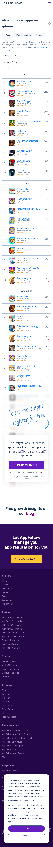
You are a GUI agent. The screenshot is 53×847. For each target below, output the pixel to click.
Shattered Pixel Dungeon (29, 121)
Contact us (7, 600)
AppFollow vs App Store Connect (16, 734)
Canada (10, 68)
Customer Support (10, 661)
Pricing (5, 585)
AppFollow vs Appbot (11, 749)
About (4, 581)
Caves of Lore (23, 161)
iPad (18, 35)
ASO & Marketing (9, 665)
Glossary (6, 701)
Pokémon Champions (27, 229)
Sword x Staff (23, 376)
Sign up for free (25, 465)
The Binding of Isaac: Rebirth (29, 141)
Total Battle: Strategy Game (29, 209)
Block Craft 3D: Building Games (29, 238)
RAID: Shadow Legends (28, 306)
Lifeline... (21, 171)
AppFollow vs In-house (12, 742)
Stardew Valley (24, 81)
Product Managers (10, 669)
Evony (20, 316)
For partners (8, 604)
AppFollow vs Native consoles (15, 730)
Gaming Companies (10, 673)
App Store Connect (10, 770)
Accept (26, 828)
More (4, 757)
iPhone (8, 35)
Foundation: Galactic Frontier (29, 386)
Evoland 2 (21, 131)
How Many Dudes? (26, 91)
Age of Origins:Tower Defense (29, 346)
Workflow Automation (12, 629)
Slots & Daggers (24, 101)
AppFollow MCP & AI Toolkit (14, 648)
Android (27, 35)
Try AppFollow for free (26, 559)
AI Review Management (12, 625)
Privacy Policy (27, 800)
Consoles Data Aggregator (14, 632)
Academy (6, 698)
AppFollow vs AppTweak (13, 753)
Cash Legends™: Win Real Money (29, 268)
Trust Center (8, 709)
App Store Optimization (12, 621)
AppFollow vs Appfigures (13, 745)
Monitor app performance (13, 617)
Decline (26, 836)
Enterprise (7, 676)
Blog (4, 690)
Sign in (40, 472)
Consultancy (7, 588)
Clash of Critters (24, 199)
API (3, 713)
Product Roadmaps (10, 640)
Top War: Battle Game (27, 258)
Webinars (6, 694)
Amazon (39, 35)
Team (4, 596)
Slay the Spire (23, 111)
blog (30, 513)
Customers (7, 592)
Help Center (7, 705)
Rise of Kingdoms (25, 278)
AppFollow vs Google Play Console (17, 738)
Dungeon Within (24, 151)
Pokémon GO (23, 189)
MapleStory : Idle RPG (27, 366)
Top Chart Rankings (10, 644)
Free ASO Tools (9, 717)
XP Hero (20, 248)
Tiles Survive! (23, 219)
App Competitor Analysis (13, 636)
